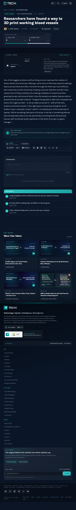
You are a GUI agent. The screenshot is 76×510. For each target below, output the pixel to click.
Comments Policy (54, 497)
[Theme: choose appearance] (53, 3)
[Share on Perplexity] (37, 147)
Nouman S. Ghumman (12, 298)
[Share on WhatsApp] (45, 147)
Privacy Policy (26, 497)
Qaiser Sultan (10, 267)
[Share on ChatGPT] (34, 147)
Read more (48, 71)
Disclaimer (45, 497)
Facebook (26, 147)
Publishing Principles (56, 343)
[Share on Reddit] (41, 147)
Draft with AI (25, 143)
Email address (9, 469)
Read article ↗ (65, 55)
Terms (33, 497)
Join (68, 473)
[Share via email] (53, 147)
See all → (69, 236)
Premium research (11, 461)
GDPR (24, 499)
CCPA (62, 497)
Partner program (23, 461)
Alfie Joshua (14, 29)
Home (5, 10)
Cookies (38, 497)
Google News (47, 29)
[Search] (58, 3)
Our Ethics (67, 343)
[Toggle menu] (70, 3)
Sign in (65, 3)
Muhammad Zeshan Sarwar (49, 298)
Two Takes (11, 10)
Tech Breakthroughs (24, 13)
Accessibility (68, 497)
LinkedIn (11, 147)
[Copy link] (49, 147)
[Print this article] (56, 147)
